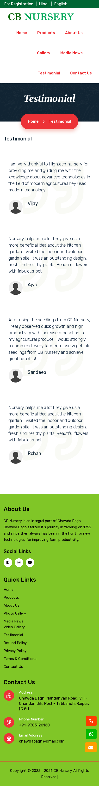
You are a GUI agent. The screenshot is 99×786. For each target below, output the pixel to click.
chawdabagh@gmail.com (41, 741)
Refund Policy (15, 643)
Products (46, 32)
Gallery (43, 53)
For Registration (18, 4)
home (33, 121)
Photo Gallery (15, 613)
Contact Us (81, 73)
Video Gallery (14, 627)
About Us (74, 32)
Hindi (44, 4)
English (61, 4)
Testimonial (49, 73)
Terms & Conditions (20, 659)
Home (21, 32)
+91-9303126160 (34, 725)
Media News (71, 53)
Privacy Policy (15, 651)
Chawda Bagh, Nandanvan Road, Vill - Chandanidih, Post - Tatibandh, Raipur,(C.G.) (54, 703)
